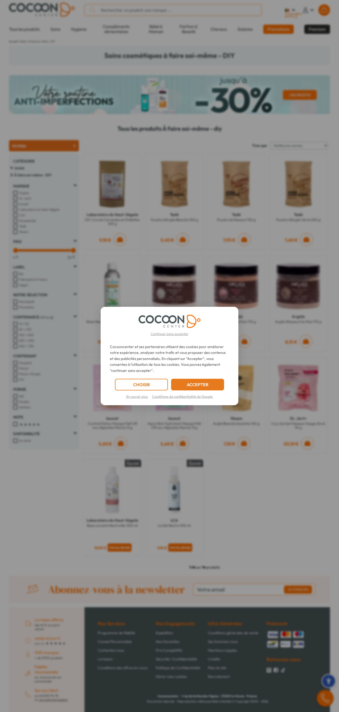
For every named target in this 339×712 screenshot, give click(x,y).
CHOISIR (141, 384)
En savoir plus (137, 396)
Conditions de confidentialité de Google (182, 396)
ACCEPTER (197, 384)
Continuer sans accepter (169, 334)
